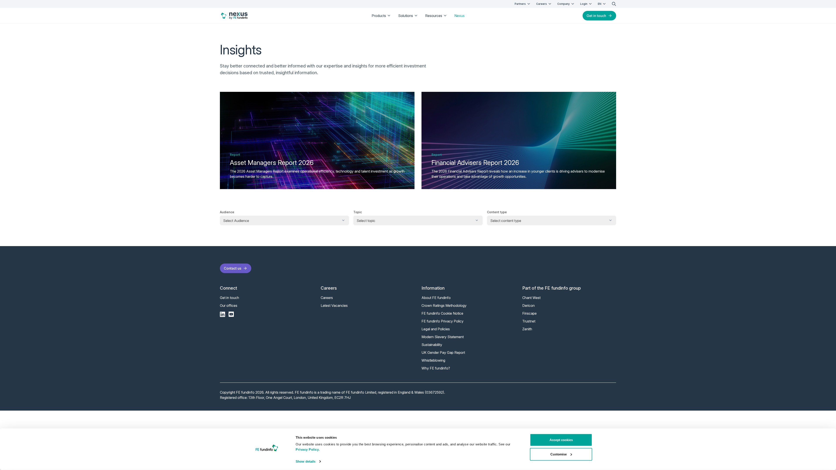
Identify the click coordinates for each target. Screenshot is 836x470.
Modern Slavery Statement (442, 337)
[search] (614, 4)
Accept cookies (561, 440)
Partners (520, 3)
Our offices (228, 305)
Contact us (232, 268)
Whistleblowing (433, 360)
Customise (558, 454)
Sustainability (431, 344)
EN (599, 3)
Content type (497, 212)
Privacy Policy (307, 449)
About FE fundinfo (436, 297)
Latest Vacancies (334, 305)
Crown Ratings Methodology (444, 305)
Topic (357, 212)
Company (563, 3)
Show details (305, 461)
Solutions (405, 15)
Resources (433, 15)
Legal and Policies (435, 329)
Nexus (459, 15)
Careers (541, 3)
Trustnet (528, 321)
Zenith (527, 329)
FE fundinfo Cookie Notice (442, 313)
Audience (227, 212)
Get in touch (596, 15)
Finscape (529, 313)
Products (379, 15)
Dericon (528, 305)
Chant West (531, 297)
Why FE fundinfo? (435, 368)
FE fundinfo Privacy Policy (442, 321)
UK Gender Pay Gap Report (443, 352)
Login (583, 3)
